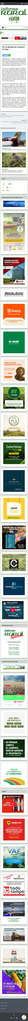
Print (15, 51)
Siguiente (24, 120)
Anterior (4, 114)
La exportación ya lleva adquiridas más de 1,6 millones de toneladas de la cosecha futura (14, 122)
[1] (24, 1018)
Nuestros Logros (4, 1005)
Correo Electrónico (22, 51)
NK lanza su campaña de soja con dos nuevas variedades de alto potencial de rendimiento (12, 170)
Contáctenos (3, 1008)
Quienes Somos (4, 1002)
